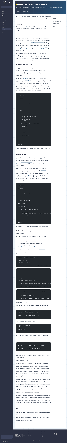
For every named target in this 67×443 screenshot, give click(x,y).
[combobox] (7, 29)
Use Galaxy (30, 433)
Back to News (19, 425)
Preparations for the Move (57, 21)
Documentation (30, 436)
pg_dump (29, 175)
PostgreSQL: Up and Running (37, 42)
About (3, 22)
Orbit (3, 15)
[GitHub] (3, 441)
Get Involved (43, 436)
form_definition (42, 249)
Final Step (54, 26)
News (3, 11)
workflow (34, 241)
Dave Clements (37, 48)
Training (29, 435)
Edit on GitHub (61, 425)
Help (2, 17)
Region (3, 27)
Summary (54, 18)
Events (3, 13)
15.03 (28, 70)
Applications (4, 24)
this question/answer (20, 163)
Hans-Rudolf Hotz (25, 11)
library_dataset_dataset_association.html (26, 246)
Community (4, 20)
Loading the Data (56, 23)
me (27, 419)
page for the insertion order (26, 162)
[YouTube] (5, 441)
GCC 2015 (43, 48)
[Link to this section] (22, 24)
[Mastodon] (7, 441)
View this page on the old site (6, 437)
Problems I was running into (57, 24)
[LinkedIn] (9, 441)
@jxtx (3, 32)
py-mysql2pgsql (26, 26)
